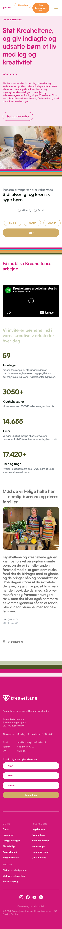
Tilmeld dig (31, 794)
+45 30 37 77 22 (25, 746)
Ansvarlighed (10, 851)
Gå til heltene (39, 857)
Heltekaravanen (40, 851)
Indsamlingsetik (11, 857)
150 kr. (32, 222)
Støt (31, 232)
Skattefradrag (10, 881)
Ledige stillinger (11, 840)
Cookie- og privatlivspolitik (31, 906)
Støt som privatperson (14, 870)
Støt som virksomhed (14, 875)
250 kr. (52, 222)
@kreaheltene (15, 641)
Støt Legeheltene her (41, 8)
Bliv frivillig (9, 846)
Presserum (8, 834)
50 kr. (12, 222)
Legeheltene (38, 829)
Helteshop (23, 5)
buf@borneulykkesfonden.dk (31, 742)
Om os (6, 829)
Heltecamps (38, 846)
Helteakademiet (40, 840)
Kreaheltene (38, 834)
